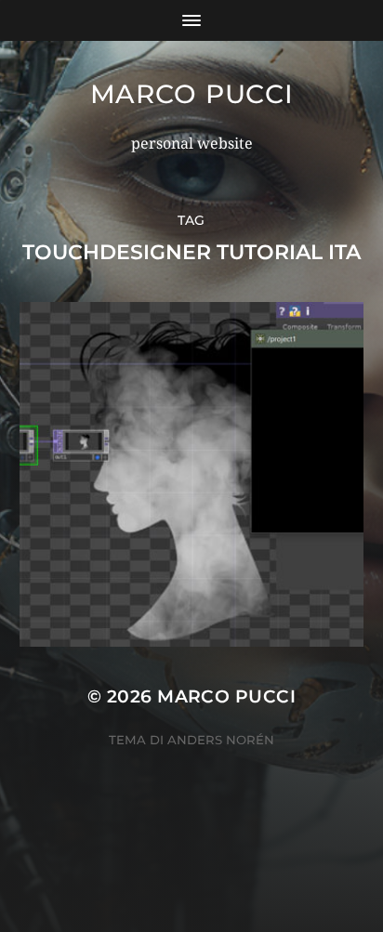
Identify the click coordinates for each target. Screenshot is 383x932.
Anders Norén (220, 739)
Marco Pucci (192, 94)
